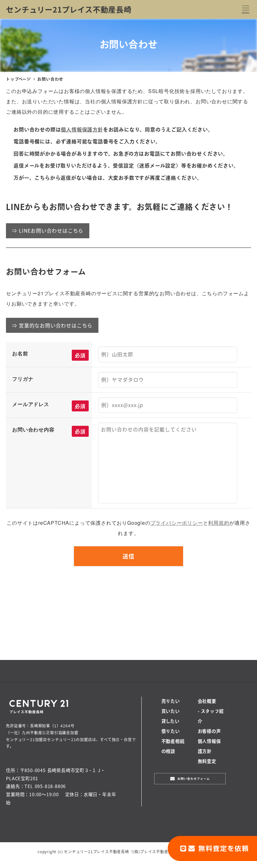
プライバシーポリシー (176, 522)
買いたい (170, 711)
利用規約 (218, 522)
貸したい (170, 721)
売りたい (170, 701)
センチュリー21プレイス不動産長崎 (69, 9)
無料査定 (207, 761)
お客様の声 (209, 731)
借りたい (170, 731)
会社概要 (207, 701)
